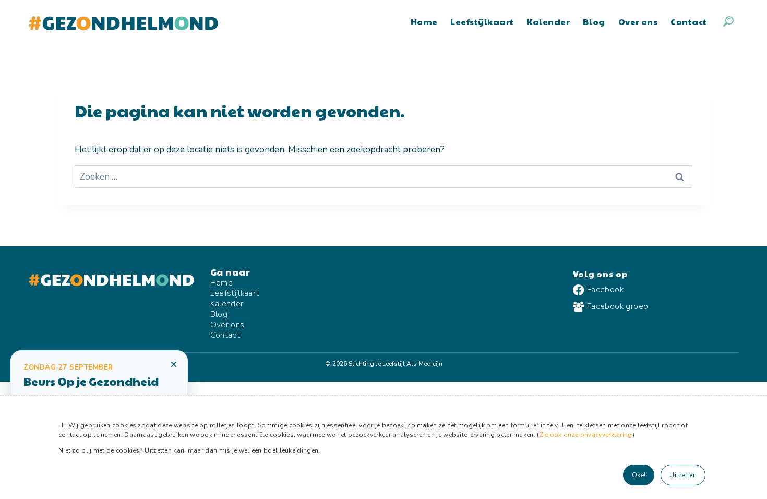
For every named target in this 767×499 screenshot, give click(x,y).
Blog (594, 22)
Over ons (638, 22)
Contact (688, 22)
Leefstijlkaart (481, 22)
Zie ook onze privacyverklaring (586, 435)
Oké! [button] (638, 475)
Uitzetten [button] (683, 475)
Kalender (548, 22)
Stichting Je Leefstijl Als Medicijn (395, 364)
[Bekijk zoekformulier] (728, 21)
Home (424, 22)
